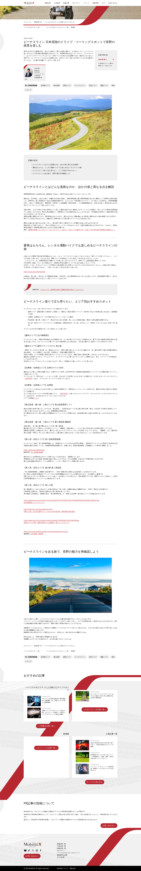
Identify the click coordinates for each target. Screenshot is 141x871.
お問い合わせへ (109, 826)
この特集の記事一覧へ (46, 726)
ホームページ (28, 22)
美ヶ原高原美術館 (37, 452)
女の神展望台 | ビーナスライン (34, 503)
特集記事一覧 (38, 22)
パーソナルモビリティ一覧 (31, 27)
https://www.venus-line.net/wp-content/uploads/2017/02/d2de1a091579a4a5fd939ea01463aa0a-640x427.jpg (61, 500)
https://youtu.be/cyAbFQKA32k (34, 272)
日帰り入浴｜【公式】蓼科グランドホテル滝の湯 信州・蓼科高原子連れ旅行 (49, 511)
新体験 (73, 27)
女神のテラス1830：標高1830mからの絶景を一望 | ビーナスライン (47, 523)
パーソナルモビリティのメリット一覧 (57, 27)
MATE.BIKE (64, 394)
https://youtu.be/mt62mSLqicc (34, 450)
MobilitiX (32, 868)
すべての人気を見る (95, 782)
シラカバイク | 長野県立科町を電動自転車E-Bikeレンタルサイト (62, 290)
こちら (36, 398)
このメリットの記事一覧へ (46, 748)
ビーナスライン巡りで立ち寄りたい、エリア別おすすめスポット (55, 170)
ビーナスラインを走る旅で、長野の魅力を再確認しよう (52, 173)
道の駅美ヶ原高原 (37, 534)
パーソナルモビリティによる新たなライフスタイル (60, 22)
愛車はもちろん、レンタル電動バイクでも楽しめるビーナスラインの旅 (57, 167)
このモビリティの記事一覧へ (94, 709)
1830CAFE (28, 378)
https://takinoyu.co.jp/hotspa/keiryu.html (38, 509)
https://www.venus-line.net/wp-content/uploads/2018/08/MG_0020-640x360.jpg (51, 520)
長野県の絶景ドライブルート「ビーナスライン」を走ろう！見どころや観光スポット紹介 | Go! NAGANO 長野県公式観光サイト (71, 230)
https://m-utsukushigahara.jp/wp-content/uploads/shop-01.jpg (46, 531)
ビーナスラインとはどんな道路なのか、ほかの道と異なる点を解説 (55, 164)
